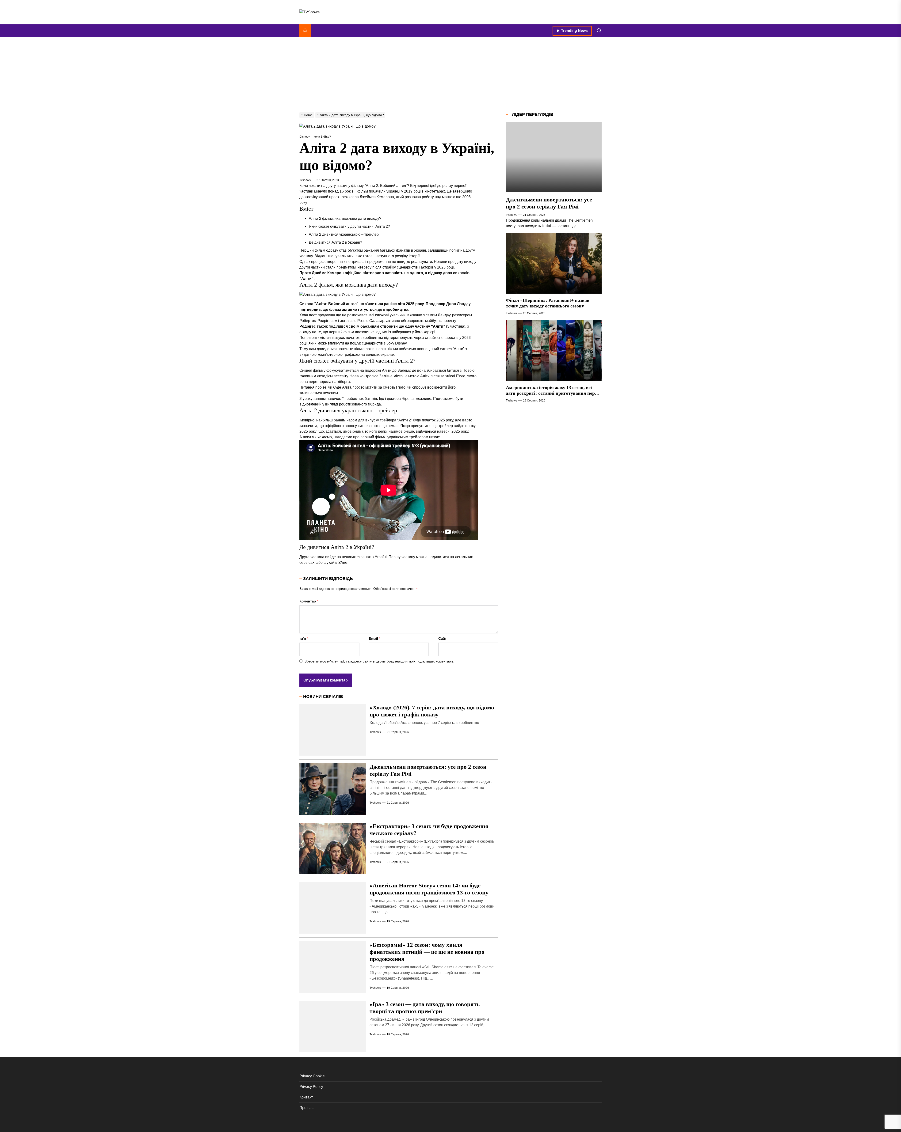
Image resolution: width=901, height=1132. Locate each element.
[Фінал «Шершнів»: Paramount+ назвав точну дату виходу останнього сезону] (554, 263)
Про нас (306, 1108)
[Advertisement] (450, 74)
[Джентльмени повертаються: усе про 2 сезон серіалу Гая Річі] (554, 157)
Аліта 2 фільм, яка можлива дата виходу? (345, 218)
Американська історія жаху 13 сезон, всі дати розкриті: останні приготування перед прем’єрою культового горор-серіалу (552, 393)
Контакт (306, 1097)
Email (374, 638)
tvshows (305, 180)
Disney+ (304, 136)
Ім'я (303, 638)
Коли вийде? (322, 136)
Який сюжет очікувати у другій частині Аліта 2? (349, 226)
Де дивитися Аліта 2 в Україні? (335, 242)
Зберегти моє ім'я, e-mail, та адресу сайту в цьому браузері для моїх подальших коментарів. (379, 661)
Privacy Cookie (312, 1076)
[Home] (305, 30)
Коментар (308, 601)
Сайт (442, 638)
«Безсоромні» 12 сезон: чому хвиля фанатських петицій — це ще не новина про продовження (427, 952)
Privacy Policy (311, 1087)
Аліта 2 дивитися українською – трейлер (344, 234)
